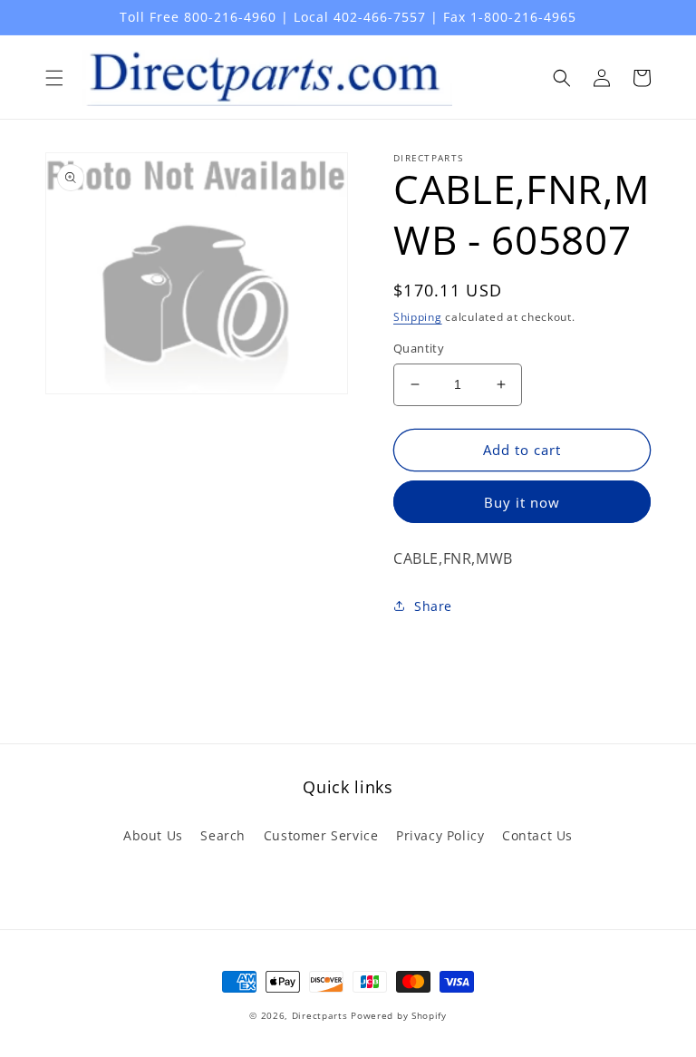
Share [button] (433, 606)
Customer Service (321, 835)
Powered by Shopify (399, 1015)
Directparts (320, 1015)
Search (223, 835)
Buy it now (522, 502)
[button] (54, 78)
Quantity (418, 348)
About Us (153, 835)
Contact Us (537, 835)
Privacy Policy (440, 835)
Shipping (417, 317)
